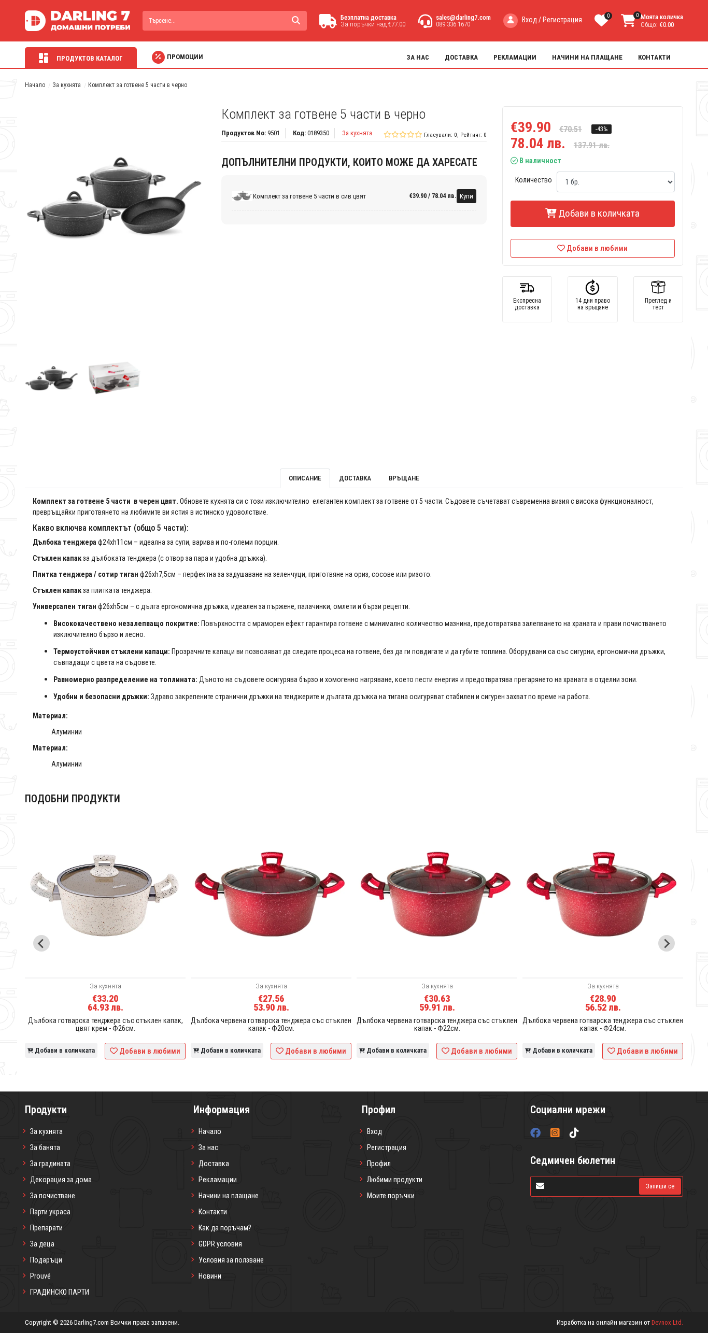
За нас (417, 57)
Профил (379, 1163)
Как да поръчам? (225, 1228)
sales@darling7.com (463, 17)
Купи (466, 196)
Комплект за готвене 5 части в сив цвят (309, 196)
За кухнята (66, 85)
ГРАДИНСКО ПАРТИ (59, 1292)
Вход (374, 1131)
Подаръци (46, 1260)
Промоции (185, 57)
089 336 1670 (453, 24)
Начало (35, 85)
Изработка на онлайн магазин (599, 1322)
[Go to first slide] (666, 943)
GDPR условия (220, 1244)
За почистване (52, 1196)
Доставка (461, 57)
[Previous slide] (41, 943)
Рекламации (514, 57)
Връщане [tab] (404, 478)
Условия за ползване (231, 1260)
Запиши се (660, 1186)
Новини (210, 1276)
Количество (533, 180)
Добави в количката (598, 213)
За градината (50, 1163)
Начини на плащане (587, 57)
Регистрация (386, 1147)
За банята (45, 1147)
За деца (42, 1244)
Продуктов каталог (89, 58)
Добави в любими (597, 248)
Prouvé (40, 1276)
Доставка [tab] (355, 478)
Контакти (654, 57)
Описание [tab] (305, 478)
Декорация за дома (61, 1179)
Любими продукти (394, 1179)
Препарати (46, 1228)
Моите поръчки (391, 1196)
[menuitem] (51, 378)
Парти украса (50, 1212)
